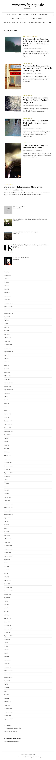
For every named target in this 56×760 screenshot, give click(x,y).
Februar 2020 (7, 538)
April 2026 (6, 289)
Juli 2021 (6, 479)
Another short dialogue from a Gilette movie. (23, 187)
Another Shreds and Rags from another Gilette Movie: (36, 146)
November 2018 (8, 590)
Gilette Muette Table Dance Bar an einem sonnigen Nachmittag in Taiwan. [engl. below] (37, 68)
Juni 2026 (6, 282)
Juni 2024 (6, 362)
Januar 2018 (7, 622)
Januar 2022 (7, 459)
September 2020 (8, 514)
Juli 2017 (6, 642)
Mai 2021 (6, 486)
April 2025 (6, 330)
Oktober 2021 (7, 469)
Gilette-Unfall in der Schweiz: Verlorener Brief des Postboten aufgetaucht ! (36, 100)
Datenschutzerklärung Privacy (12, 741)
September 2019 (8, 556)
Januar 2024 (7, 379)
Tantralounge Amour (10, 22)
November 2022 (8, 424)
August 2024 (7, 355)
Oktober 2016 (7, 674)
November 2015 (8, 712)
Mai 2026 (6, 285)
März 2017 (6, 656)
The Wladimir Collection (19, 18)
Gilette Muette (11, 14)
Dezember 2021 (8, 462)
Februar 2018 (7, 618)
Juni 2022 (6, 441)
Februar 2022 (7, 455)
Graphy (31, 757)
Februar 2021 (7, 497)
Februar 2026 (7, 296)
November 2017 (8, 628)
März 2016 (6, 698)
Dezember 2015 (8, 708)
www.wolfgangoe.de (28, 5)
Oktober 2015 (7, 715)
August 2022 (7, 434)
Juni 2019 (6, 566)
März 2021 (6, 493)
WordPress (22, 757)
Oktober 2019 (7, 552)
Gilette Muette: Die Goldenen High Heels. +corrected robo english (35, 123)
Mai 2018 (6, 608)
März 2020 (7, 535)
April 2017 (6, 653)
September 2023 (8, 389)
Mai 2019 (6, 570)
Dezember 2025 (8, 303)
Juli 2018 (6, 601)
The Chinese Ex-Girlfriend (27, 14)
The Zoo (23, 22)
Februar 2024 (7, 375)
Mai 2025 (6, 327)
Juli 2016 (6, 684)
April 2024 (6, 369)
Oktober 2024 (7, 348)
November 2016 (8, 670)
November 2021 (8, 466)
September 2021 (8, 472)
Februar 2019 (7, 580)
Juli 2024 (6, 358)
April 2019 (6, 573)
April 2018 (6, 611)
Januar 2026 (7, 299)
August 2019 (7, 559)
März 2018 (6, 615)
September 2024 (8, 351)
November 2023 (8, 382)
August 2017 (7, 639)
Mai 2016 (6, 691)
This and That (43, 14)
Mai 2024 (6, 365)
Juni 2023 (6, 400)
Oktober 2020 (7, 511)
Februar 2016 (7, 701)
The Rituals (47, 22)
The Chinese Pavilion (36, 18)
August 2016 (7, 680)
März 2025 (6, 334)
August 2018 (7, 597)
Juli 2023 (6, 396)
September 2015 (8, 719)
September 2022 (8, 431)
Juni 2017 (6, 646)
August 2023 (7, 393)
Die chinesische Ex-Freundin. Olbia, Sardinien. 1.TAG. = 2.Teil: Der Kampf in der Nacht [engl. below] (36, 42)
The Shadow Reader (34, 22)
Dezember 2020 (8, 504)
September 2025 (8, 313)
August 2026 (7, 275)
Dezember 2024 (8, 344)
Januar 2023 (7, 417)
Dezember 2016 (8, 667)
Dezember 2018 (8, 587)
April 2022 (6, 448)
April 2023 (6, 407)
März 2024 (7, 372)
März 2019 (6, 577)
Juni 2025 (6, 323)
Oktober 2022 (7, 427)
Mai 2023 (6, 403)
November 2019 (8, 549)
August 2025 (7, 316)
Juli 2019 (6, 563)
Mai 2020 (6, 528)
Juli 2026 (6, 278)
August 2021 (7, 476)
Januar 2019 (7, 583)
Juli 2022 (6, 438)
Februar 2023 (7, 414)
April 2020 (6, 531)
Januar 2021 (7, 500)
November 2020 (8, 507)
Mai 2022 (6, 445)
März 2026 (7, 292)
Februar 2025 (7, 337)
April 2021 (6, 490)
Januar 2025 (7, 341)
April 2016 (6, 694)
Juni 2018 (6, 604)
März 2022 (7, 452)
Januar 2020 (7, 542)
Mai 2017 (6, 649)
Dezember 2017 (8, 625)
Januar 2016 (7, 705)
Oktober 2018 (7, 594)
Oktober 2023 (7, 386)
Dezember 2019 (8, 545)
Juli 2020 (6, 521)
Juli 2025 (6, 320)
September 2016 (8, 677)
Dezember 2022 (8, 421)
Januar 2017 (7, 663)
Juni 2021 (6, 483)
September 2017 (8, 635)
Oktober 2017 (7, 632)
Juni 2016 (6, 687)
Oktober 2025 (7, 310)
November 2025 (8, 306)
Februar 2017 (7, 660)
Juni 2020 (6, 525)
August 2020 (7, 518)
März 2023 (7, 410)
